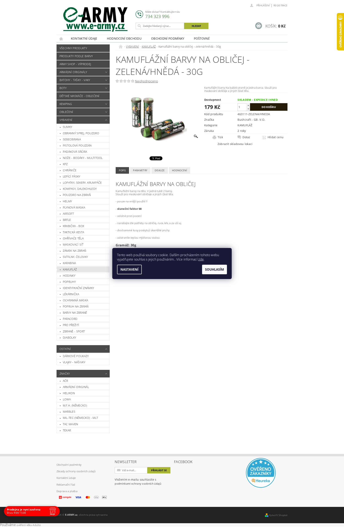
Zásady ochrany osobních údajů (76, 471)
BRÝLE (67, 220)
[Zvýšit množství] (248, 105)
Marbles (69, 411)
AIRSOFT (68, 214)
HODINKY (69, 275)
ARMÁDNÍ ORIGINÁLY (73, 72)
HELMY (67, 201)
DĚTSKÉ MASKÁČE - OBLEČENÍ (80, 96)
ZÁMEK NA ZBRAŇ (74, 251)
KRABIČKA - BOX (73, 226)
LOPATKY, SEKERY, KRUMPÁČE (82, 182)
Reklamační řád (66, 484)
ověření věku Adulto (29, 525)
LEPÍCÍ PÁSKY (71, 176)
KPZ (65, 164)
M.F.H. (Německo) (75, 405)
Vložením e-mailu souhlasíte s (138, 481)
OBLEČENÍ (66, 112)
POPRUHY (69, 282)
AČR (65, 381)
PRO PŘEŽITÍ (71, 325)
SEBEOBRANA (72, 139)
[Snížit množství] (248, 109)
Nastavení (129, 269)
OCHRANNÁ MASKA (75, 300)
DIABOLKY (69, 337)
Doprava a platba (67, 491)
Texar (67, 430)
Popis (122, 170)
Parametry (140, 170)
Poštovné (202, 38)
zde (201, 259)
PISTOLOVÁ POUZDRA (77, 145)
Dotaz (246, 137)
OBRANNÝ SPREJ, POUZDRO (81, 133)
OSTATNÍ (65, 349)
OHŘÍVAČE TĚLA (73, 238)
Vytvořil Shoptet (278, 515)
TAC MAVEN (70, 424)
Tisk (220, 137)
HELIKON (69, 393)
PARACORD (70, 319)
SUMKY (67, 127)
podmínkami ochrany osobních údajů (138, 483)
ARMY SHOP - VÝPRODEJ (75, 64)
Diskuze (160, 170)
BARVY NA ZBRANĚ (75, 312)
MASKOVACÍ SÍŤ (73, 244)
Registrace (280, 5)
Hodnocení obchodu (124, 38)
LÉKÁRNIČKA (71, 294)
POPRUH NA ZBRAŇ (76, 306)
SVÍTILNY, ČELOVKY (75, 257)
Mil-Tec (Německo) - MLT (80, 418)
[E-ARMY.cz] (95, 19)
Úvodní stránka (61, 38)
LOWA (67, 399)
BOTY (63, 88)
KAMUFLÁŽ (70, 269)
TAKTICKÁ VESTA (73, 232)
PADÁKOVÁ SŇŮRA (75, 152)
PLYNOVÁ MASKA (74, 207)
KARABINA (69, 263)
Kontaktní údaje (84, 38)
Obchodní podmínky (167, 38)
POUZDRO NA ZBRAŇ (77, 195)
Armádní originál (76, 387)
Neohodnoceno (146, 81)
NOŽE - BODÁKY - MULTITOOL (83, 158)
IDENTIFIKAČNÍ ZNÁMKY (78, 288)
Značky (65, 373)
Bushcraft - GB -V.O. (251, 119)
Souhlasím (214, 269)
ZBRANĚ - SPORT (74, 331)
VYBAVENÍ (66, 120)
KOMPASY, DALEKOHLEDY (80, 189)
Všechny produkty (73, 48)
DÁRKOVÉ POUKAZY (76, 356)
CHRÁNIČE (70, 170)
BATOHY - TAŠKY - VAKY (75, 80)
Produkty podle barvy (76, 56)
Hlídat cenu (276, 137)
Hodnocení (179, 170)
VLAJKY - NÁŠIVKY (74, 362)
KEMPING (66, 104)
